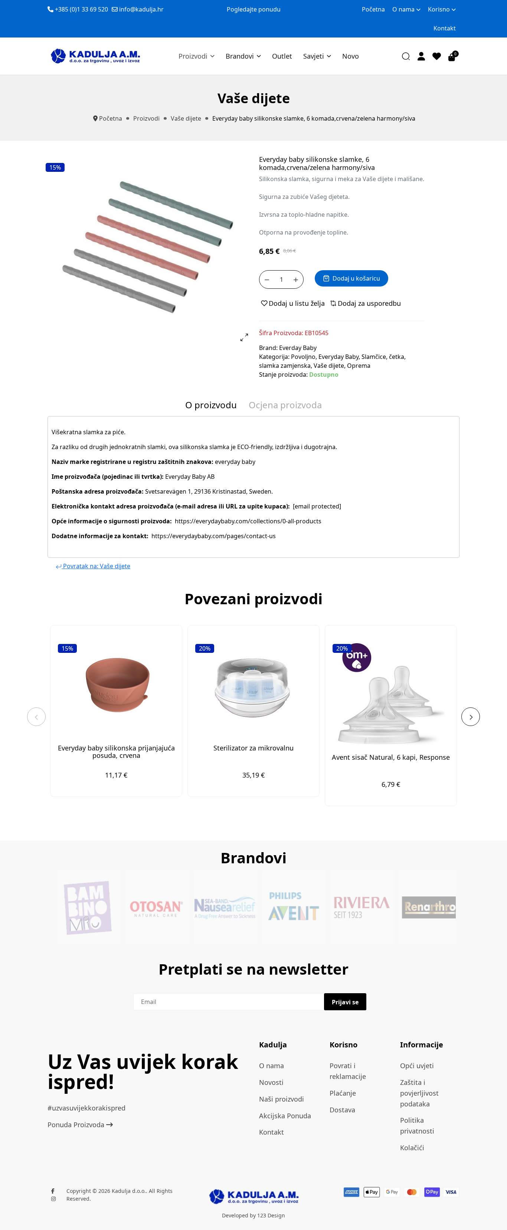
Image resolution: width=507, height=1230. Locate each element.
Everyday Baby (338, 357)
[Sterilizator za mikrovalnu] (253, 688)
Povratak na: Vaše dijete (96, 566)
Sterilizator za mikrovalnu (253, 747)
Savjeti (313, 56)
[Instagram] (53, 1198)
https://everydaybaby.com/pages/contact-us (213, 536)
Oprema (358, 366)
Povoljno (303, 357)
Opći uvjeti (417, 1065)
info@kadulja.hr (141, 9)
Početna (373, 9)
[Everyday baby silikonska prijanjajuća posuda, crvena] (116, 688)
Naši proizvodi (281, 1099)
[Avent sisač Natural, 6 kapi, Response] (391, 692)
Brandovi (240, 56)
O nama (403, 9)
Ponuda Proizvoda (77, 1124)
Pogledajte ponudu (254, 9)
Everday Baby (298, 348)
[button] (421, 56)
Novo (350, 56)
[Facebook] (53, 1190)
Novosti (271, 1082)
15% (55, 167)
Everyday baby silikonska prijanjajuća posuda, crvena (116, 751)
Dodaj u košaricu (356, 278)
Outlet (282, 56)
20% (204, 648)
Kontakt (445, 28)
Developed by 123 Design (253, 1215)
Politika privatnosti (417, 1125)
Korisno (439, 9)
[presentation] (36, 716)
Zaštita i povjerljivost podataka (419, 1093)
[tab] (211, 406)
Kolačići (412, 1147)
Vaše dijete (329, 366)
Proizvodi (193, 56)
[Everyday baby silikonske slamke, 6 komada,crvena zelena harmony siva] (148, 247)
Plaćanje (343, 1093)
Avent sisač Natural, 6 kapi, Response (391, 757)
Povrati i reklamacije (348, 1071)
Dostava (342, 1109)
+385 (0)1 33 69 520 (81, 9)
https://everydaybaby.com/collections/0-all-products (248, 521)
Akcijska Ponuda (285, 1115)
